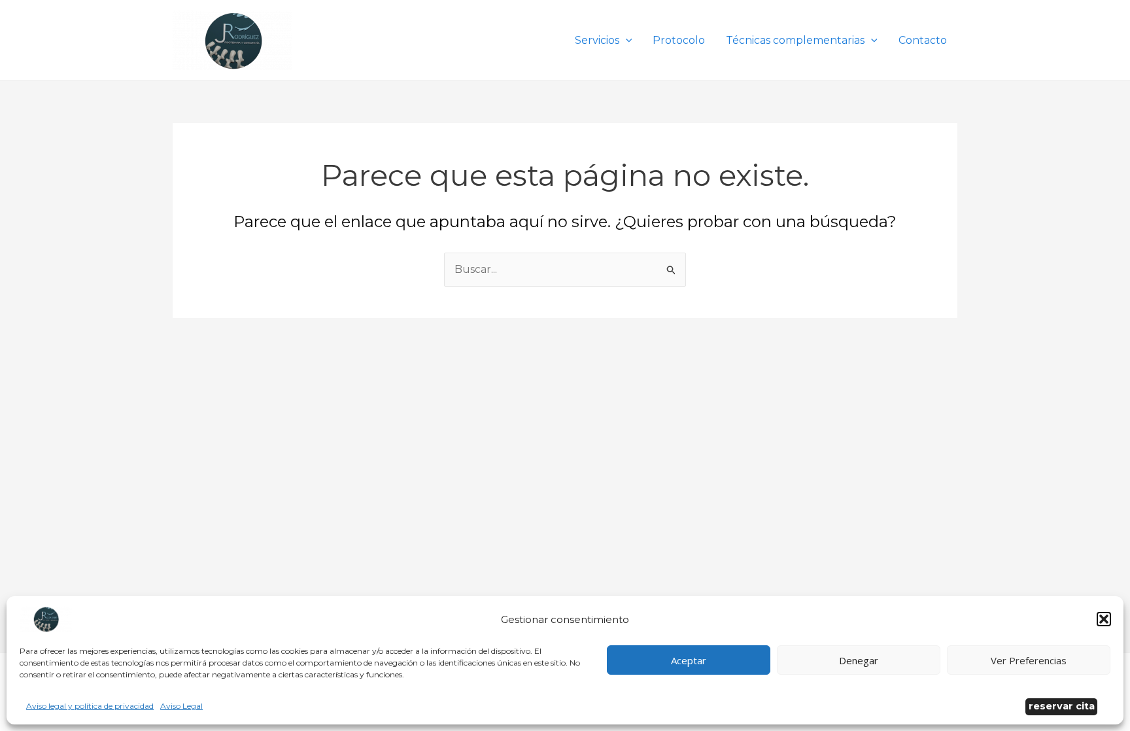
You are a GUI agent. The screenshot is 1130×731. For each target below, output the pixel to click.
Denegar (858, 660)
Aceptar (688, 660)
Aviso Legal (181, 706)
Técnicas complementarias (795, 40)
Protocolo (679, 40)
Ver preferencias (1029, 660)
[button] (1103, 619)
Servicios (597, 40)
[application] (625, 40)
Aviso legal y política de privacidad (90, 706)
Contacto (923, 40)
